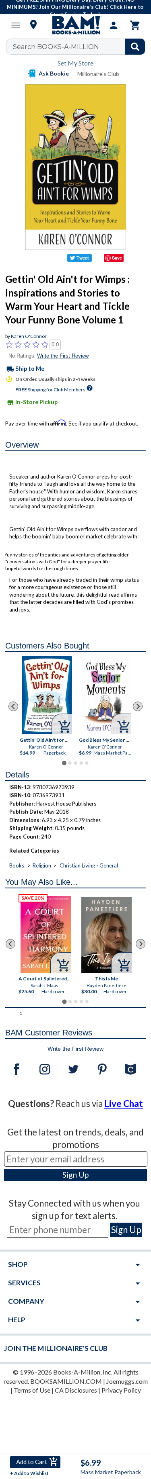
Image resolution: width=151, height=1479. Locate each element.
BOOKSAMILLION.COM (66, 1381)
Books (16, 865)
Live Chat (123, 1103)
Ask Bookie (54, 73)
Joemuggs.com (127, 1381)
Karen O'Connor (29, 336)
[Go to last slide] (13, 706)
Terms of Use (32, 1390)
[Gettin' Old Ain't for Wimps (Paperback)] (47, 695)
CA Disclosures (76, 1390)
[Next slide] (138, 706)
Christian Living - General (89, 865)
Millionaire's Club (98, 73)
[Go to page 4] (81, 763)
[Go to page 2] (69, 763)
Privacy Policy (121, 1390)
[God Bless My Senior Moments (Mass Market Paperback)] (106, 696)
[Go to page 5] (86, 763)
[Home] (76, 25)
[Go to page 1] (64, 763)
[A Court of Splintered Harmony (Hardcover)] (46, 934)
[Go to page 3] (75, 763)
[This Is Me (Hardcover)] (106, 935)
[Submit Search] (135, 47)
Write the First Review (63, 356)
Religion (42, 865)
